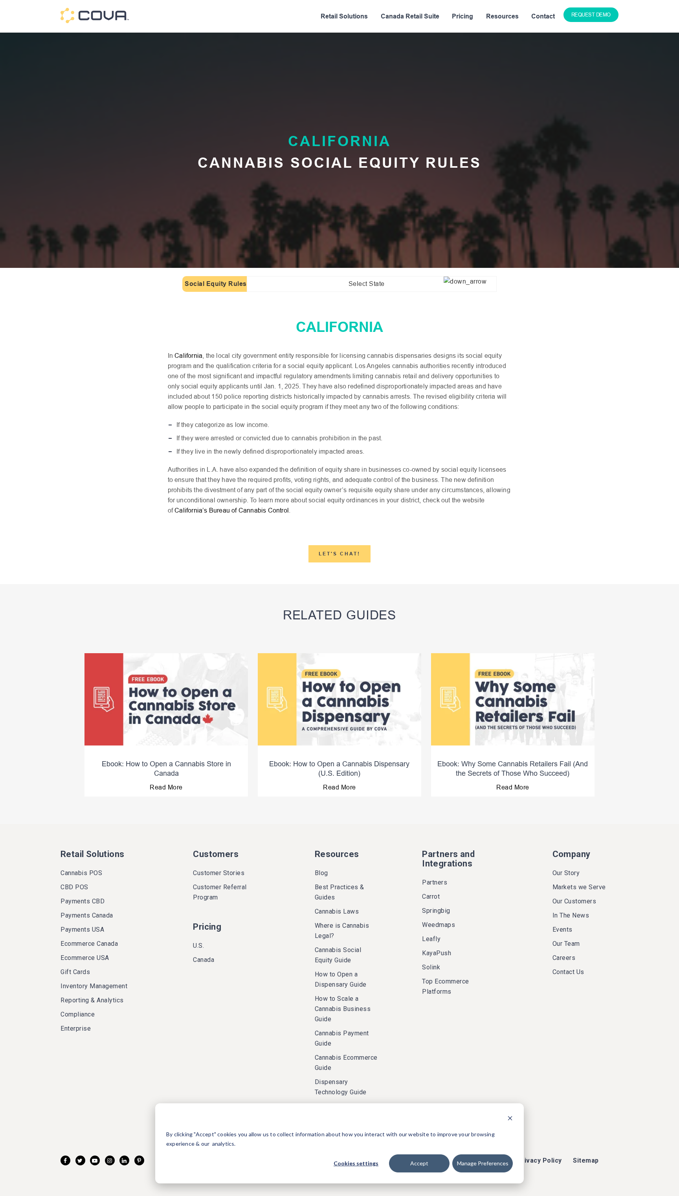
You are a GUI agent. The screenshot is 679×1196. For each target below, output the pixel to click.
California (188, 355)
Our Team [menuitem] (566, 943)
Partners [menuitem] (434, 882)
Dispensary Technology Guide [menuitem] (341, 1087)
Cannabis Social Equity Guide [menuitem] (338, 955)
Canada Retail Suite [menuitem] (410, 16)
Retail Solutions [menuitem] (344, 16)
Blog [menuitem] (321, 873)
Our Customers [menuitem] (574, 901)
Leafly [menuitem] (431, 939)
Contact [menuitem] (543, 16)
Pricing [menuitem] (462, 16)
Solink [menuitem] (431, 967)
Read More (166, 787)
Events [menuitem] (562, 929)
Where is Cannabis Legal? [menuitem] (342, 931)
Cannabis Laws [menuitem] (337, 911)
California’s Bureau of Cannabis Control (231, 510)
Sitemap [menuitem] (586, 1160)
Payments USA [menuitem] (82, 929)
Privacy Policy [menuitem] (539, 1160)
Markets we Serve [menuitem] (579, 887)
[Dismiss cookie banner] (510, 1119)
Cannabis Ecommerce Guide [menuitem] (346, 1062)
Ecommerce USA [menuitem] (85, 958)
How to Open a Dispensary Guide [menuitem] (341, 979)
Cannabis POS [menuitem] (81, 873)
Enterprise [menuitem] (76, 1028)
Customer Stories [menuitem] (218, 873)
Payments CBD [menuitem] (83, 901)
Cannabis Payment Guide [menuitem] (342, 1038)
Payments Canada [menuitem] (87, 915)
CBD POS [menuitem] (74, 887)
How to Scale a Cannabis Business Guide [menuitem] (343, 1009)
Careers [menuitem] (564, 958)
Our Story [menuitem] (566, 873)
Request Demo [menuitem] (591, 15)
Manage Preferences (482, 1163)
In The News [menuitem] (570, 915)
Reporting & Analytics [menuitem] (92, 1000)
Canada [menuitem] (203, 959)
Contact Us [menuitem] (568, 972)
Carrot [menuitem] (431, 896)
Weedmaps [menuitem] (438, 925)
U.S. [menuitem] (198, 945)
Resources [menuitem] (502, 16)
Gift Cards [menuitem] (75, 972)
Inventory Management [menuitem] (94, 986)
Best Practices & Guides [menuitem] (339, 892)
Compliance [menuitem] (78, 1014)
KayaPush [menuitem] (436, 953)
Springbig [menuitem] (436, 910)
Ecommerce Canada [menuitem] (89, 943)
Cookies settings (356, 1163)
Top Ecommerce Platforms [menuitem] (445, 986)
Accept (419, 1163)
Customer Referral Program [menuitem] (220, 892)
